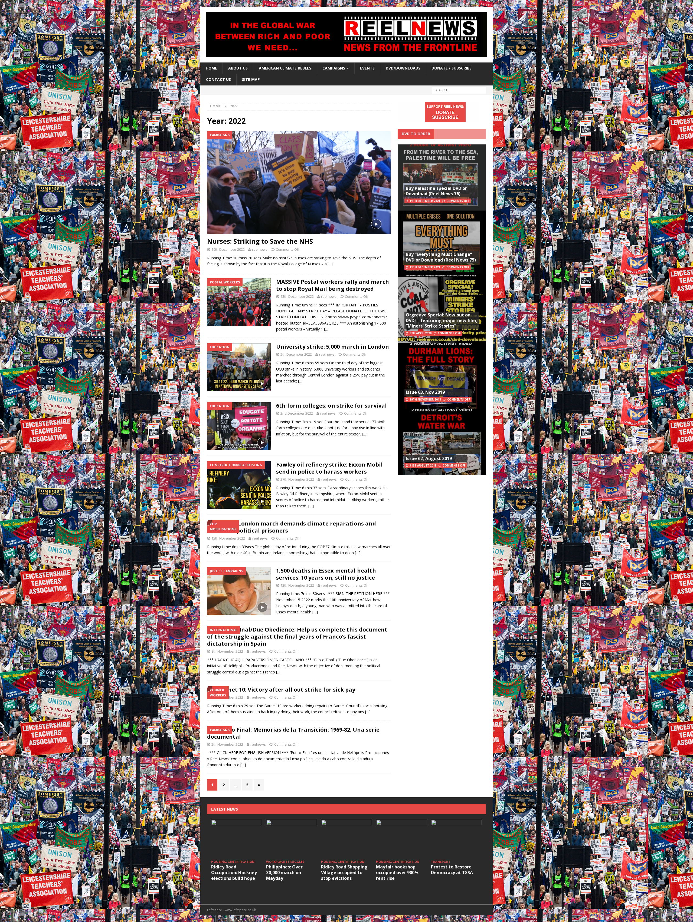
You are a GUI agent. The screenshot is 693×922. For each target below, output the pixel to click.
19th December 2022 (228, 249)
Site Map (251, 79)
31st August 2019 (423, 465)
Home (211, 68)
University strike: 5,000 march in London (332, 346)
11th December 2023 (425, 201)
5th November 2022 (227, 744)
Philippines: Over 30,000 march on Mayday (284, 872)
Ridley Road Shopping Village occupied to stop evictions (344, 872)
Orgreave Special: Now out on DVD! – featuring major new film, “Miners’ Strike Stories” (442, 320)
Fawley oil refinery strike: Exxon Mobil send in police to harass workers (329, 468)
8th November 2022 (227, 651)
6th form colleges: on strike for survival (331, 405)
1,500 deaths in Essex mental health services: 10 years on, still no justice (326, 574)
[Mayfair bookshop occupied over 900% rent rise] (401, 839)
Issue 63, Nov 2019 (425, 392)
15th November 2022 (228, 538)
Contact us (218, 79)
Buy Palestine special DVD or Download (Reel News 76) (436, 191)
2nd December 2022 (296, 413)
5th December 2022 (296, 354)
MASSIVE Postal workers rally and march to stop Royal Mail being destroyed (332, 285)
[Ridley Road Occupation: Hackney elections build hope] (236, 839)
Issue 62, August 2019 (429, 458)
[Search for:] (459, 89)
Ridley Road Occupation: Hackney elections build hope (234, 872)
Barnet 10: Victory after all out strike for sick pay (286, 689)
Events (367, 68)
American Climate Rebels (285, 68)
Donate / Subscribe (452, 68)
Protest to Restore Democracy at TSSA (452, 869)
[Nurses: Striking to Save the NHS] (299, 182)
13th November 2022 (297, 585)
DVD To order (416, 133)
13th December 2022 (297, 296)
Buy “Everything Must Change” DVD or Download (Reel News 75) (441, 257)
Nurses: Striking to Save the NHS (260, 241)
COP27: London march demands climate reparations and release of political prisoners (291, 527)
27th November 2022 (297, 479)
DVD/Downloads (403, 68)
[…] (330, 263)
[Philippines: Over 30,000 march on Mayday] (291, 839)
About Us (238, 68)
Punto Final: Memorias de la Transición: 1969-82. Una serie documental (293, 733)
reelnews (259, 249)
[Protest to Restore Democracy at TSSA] (456, 839)
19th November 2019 (425, 399)
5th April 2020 (421, 333)
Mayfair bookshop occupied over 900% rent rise (397, 872)
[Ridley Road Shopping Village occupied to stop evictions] (346, 839)
